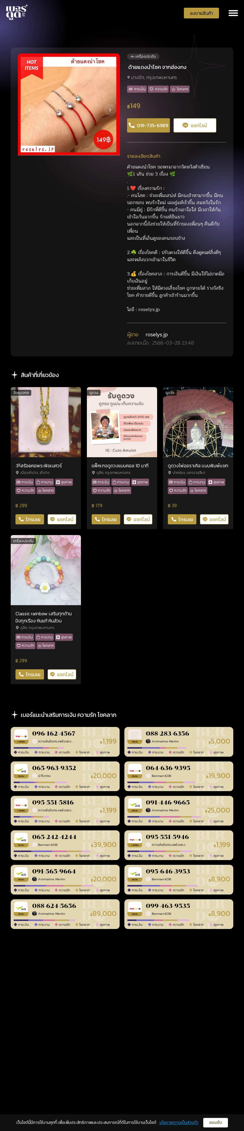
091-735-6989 (152, 125)
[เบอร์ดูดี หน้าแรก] (17, 12)
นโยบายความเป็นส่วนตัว (178, 1122)
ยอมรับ (215, 1122)
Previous (24, 105)
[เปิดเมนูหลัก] (233, 13)
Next (105, 105)
